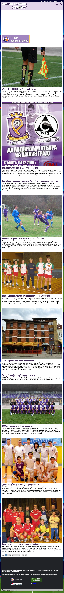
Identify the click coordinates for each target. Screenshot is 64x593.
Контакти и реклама (58, 590)
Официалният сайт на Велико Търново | (50, 1)
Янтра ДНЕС (61, 1)
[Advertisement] (32, 22)
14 (23, 555)
